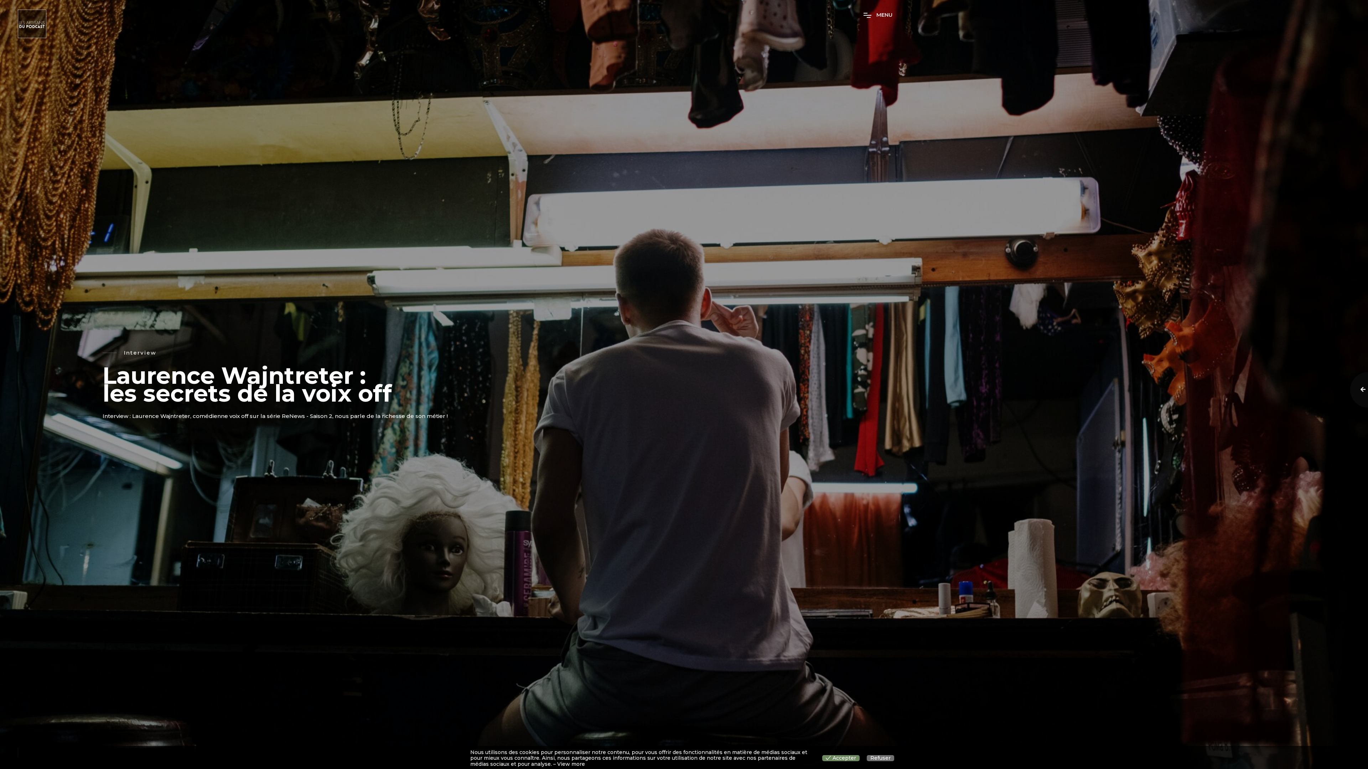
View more (571, 764)
